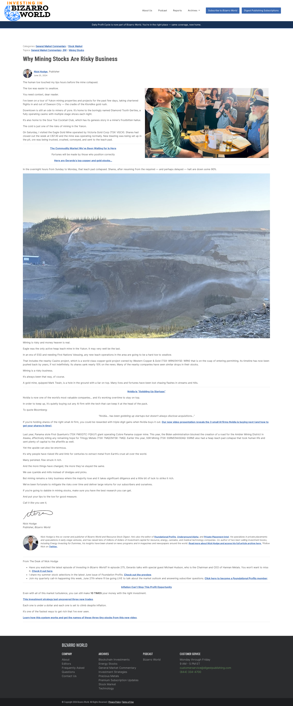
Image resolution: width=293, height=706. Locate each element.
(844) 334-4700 (190, 672)
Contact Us (69, 676)
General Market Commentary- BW (49, 50)
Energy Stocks (108, 663)
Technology (106, 688)
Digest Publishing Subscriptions (261, 10)
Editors (66, 663)
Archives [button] (193, 10)
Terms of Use (128, 702)
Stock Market (75, 46)
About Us (147, 10)
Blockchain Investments (114, 659)
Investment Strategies (113, 672)
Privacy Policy (115, 702)
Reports (177, 10)
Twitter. (53, 546)
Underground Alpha (187, 536)
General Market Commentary (51, 46)
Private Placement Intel (216, 536)
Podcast (162, 10)
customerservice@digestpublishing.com (205, 667)
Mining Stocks (76, 50)
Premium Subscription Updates (118, 680)
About (66, 659)
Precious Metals (109, 676)
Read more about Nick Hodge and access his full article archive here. (225, 543)
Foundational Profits (165, 536)
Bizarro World (152, 659)
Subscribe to (222, 10)
